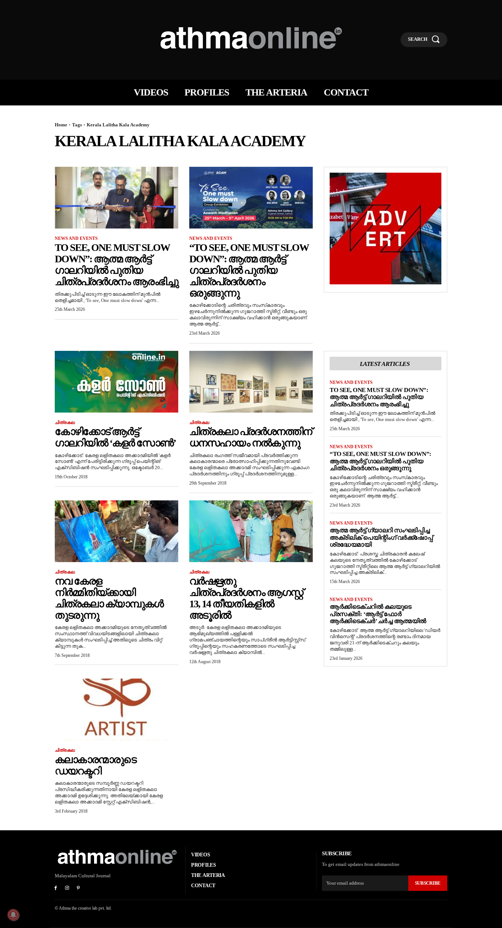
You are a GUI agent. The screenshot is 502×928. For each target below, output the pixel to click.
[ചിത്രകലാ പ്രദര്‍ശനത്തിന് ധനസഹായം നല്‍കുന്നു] (251, 382)
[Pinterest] (78, 888)
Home (61, 124)
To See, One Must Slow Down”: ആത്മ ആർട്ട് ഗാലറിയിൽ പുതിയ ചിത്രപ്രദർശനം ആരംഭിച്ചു (116, 264)
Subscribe (428, 883)
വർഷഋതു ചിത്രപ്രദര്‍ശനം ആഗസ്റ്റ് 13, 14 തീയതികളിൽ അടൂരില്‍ (246, 598)
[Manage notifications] (13, 915)
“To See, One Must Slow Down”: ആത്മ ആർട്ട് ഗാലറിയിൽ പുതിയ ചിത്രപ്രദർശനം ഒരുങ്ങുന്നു (249, 270)
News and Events (76, 238)
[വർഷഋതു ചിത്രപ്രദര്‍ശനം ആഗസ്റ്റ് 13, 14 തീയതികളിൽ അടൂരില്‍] (251, 531)
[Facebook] (56, 888)
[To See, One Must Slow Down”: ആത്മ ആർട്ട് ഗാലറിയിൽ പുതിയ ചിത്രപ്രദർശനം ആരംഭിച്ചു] (116, 198)
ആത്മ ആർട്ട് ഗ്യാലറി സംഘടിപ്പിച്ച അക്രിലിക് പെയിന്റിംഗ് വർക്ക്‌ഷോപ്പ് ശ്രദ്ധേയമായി (381, 537)
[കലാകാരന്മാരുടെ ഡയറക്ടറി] (116, 709)
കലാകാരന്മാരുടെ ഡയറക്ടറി (95, 765)
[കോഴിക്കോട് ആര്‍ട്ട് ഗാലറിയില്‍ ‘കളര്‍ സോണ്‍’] (116, 382)
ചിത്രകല (65, 422)
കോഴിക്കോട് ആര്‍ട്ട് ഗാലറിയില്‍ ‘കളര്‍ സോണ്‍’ (115, 437)
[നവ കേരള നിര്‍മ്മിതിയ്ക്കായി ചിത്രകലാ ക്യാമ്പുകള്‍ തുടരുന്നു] (116, 531)
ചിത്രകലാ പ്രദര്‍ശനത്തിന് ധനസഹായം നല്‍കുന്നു (250, 437)
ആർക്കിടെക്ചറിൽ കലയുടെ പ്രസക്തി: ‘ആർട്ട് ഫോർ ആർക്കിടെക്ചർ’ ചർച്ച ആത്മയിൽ (378, 614)
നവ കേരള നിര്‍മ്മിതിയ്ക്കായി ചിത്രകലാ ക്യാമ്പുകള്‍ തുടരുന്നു (109, 598)
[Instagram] (67, 888)
